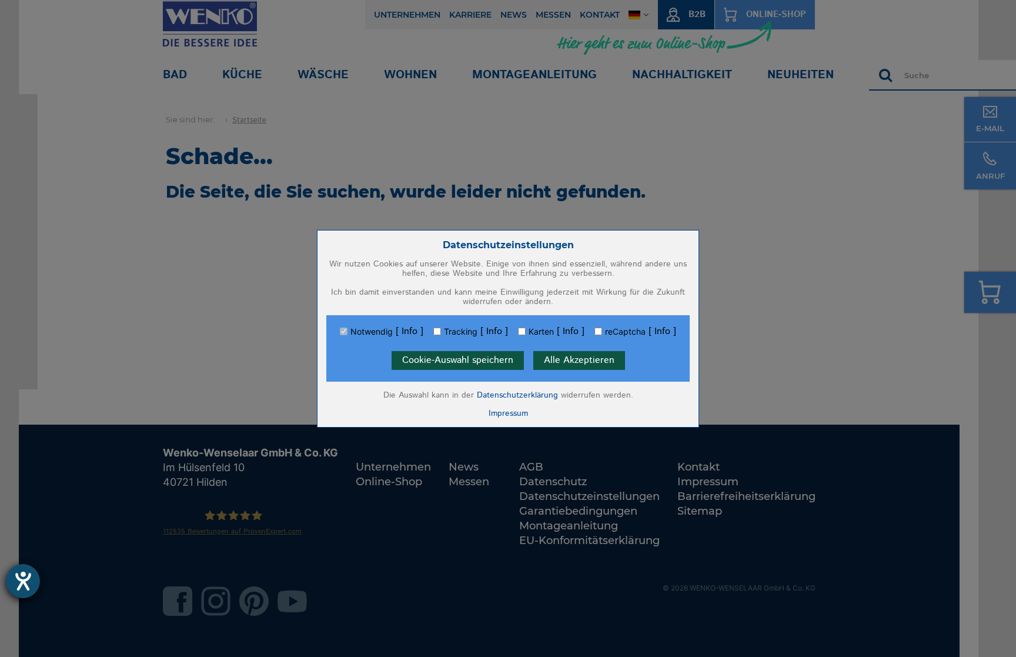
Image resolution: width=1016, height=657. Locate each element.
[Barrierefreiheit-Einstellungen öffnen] (23, 581)
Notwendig (371, 331)
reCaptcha (625, 331)
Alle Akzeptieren (579, 360)
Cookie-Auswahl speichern (457, 360)
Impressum (508, 413)
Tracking (460, 331)
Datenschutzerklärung (517, 395)
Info (409, 331)
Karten (541, 331)
